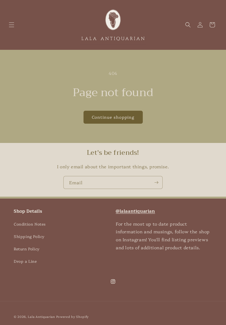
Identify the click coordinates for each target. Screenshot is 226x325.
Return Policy (27, 248)
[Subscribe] (156, 182)
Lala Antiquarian (41, 317)
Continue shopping (113, 117)
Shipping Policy (29, 236)
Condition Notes (30, 224)
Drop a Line (25, 261)
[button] (12, 25)
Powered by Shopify (72, 317)
